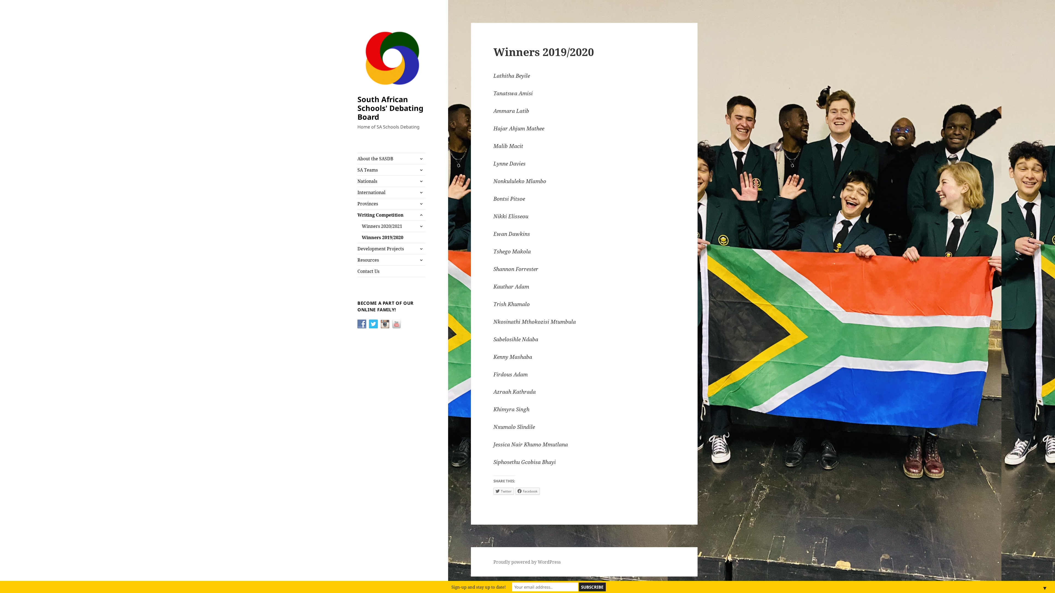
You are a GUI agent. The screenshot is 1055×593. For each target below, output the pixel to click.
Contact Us (368, 271)
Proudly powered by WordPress (527, 562)
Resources (368, 260)
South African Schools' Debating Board (390, 108)
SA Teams (367, 170)
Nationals (367, 181)
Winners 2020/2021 (382, 226)
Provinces (367, 204)
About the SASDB (375, 159)
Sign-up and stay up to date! (478, 587)
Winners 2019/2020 (382, 237)
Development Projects (380, 249)
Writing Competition (380, 215)
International (371, 192)
